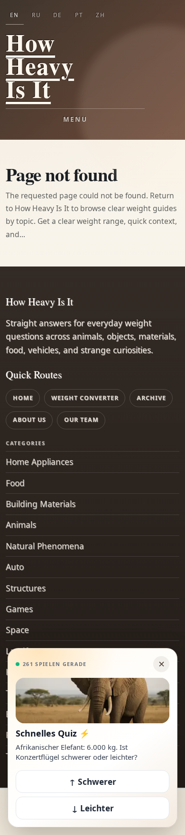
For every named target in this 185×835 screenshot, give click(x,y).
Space (17, 629)
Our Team (81, 420)
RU (36, 14)
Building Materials (40, 503)
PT (79, 14)
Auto (15, 566)
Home (23, 398)
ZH (100, 14)
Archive (151, 398)
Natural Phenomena (45, 545)
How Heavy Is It (40, 65)
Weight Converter (85, 398)
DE (57, 14)
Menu (75, 119)
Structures (26, 588)
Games (19, 608)
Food (15, 483)
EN (14, 14)
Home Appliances (39, 461)
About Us (29, 420)
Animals (21, 524)
